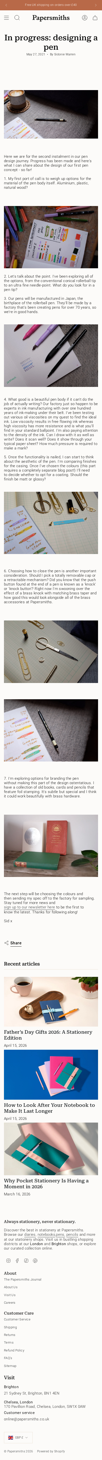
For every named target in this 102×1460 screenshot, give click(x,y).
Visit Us (10, 1295)
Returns (10, 1335)
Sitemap (10, 1366)
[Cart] (95, 17)
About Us (11, 1287)
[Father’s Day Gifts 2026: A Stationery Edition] (51, 1002)
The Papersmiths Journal (23, 1279)
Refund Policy (14, 1350)
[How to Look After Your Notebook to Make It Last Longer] (51, 1075)
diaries (30, 1234)
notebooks (46, 1234)
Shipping (10, 1327)
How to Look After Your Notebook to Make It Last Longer (49, 1108)
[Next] (96, 5)
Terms (9, 1342)
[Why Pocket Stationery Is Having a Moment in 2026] (51, 1149)
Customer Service (17, 1319)
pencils (72, 1234)
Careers (10, 1302)
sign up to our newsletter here (29, 907)
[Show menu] (6, 17)
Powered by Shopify (51, 1451)
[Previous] (6, 5)
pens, (60, 1234)
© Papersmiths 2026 (18, 1451)
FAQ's (8, 1358)
